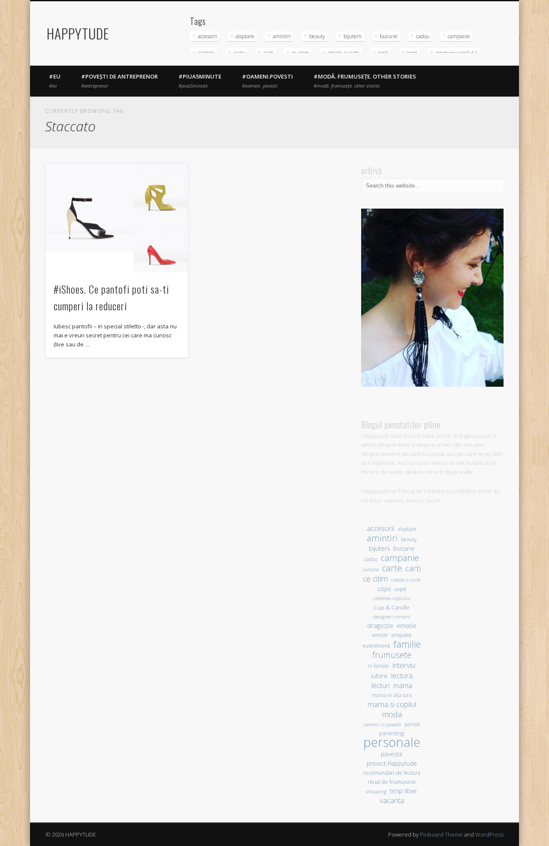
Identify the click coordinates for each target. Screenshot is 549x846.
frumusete (391, 654)
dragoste (380, 625)
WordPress (489, 834)
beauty (317, 36)
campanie (459, 36)
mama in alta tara (392, 694)
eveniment (376, 645)
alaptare (244, 36)
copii (384, 589)
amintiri (282, 36)
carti (413, 568)
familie (407, 644)
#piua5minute (199, 81)
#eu (54, 81)
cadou (422, 36)
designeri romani (391, 616)
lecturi (380, 685)
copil (400, 589)
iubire (379, 675)
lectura (402, 675)
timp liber (403, 790)
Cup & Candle (392, 607)
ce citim (375, 578)
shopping (376, 791)
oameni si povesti (382, 724)
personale (391, 742)
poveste (392, 754)
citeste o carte (405, 579)
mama (402, 685)
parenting (391, 733)
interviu (403, 665)
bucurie (389, 36)
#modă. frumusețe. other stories (365, 81)
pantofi (412, 724)
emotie (406, 626)
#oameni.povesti (267, 81)
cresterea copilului (391, 598)
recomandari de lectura (391, 772)
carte (392, 568)
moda (392, 714)
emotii (380, 635)
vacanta (392, 800)
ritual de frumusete (392, 781)
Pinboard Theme (441, 834)
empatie (401, 635)
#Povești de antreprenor (119, 81)
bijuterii (353, 36)
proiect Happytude (392, 763)
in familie (378, 665)
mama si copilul (392, 704)
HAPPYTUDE (78, 33)
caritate (371, 570)
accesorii (207, 36)
